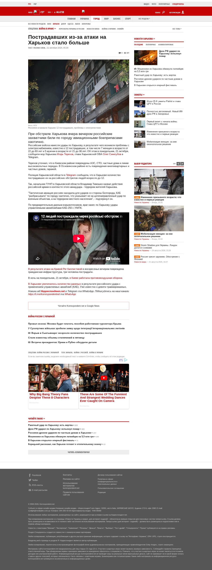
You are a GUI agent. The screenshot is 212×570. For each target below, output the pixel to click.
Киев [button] (30, 12)
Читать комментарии (79, 452)
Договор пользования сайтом (110, 475)
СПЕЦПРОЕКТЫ (178, 4)
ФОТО (154, 4)
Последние (138, 44)
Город (96, 18)
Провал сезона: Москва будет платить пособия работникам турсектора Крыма (74, 323)
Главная (71, 18)
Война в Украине (96, 352)
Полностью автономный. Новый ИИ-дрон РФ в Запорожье (165, 112)
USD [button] (49, 12)
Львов (77, 24)
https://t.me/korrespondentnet (44, 294)
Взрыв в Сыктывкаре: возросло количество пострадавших (66, 333)
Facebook (36, 475)
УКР (35, 4)
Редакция (102, 492)
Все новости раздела (37, 24)
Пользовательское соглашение (111, 488)
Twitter (35, 480)
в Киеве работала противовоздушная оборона (96, 277)
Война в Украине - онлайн (113, 28)
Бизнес (116, 18)
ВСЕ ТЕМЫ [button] (176, 28)
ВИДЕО (146, 4)
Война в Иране (81, 28)
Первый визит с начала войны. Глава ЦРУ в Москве (162, 122)
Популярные (151, 44)
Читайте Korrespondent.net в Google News (79, 306)
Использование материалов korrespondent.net (71, 485)
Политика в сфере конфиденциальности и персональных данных (107, 481)
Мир (106, 18)
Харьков (56, 24)
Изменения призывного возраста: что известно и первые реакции (163, 132)
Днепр (63, 24)
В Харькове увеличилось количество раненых (55, 283)
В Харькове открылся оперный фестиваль (53, 440)
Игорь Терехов (65, 154)
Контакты (67, 475)
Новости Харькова (143, 38)
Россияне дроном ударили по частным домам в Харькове (62, 433)
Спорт (128, 18)
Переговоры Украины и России (71, 28)
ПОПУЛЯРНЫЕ (164, 4)
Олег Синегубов (112, 154)
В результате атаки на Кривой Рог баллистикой (55, 269)
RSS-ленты (37, 485)
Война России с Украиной (48, 352)
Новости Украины (141, 202)
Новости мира (140, 262)
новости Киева (93, 28)
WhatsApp (70, 294)
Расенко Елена (39, 48)
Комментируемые (165, 44)
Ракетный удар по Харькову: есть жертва (53, 425)
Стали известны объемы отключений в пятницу (56, 337)
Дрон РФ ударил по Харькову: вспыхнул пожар (56, 429)
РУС (29, 4)
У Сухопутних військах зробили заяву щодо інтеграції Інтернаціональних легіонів (76, 328)
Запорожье (86, 24)
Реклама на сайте (71, 479)
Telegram (71, 175)
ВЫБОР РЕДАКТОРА (143, 163)
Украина (84, 18)
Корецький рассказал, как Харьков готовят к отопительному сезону (66, 444)
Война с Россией (81, 352)
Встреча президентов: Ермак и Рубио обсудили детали (64, 342)
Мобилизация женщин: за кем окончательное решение (162, 142)
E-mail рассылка (39, 490)
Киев (49, 24)
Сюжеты (138, 94)
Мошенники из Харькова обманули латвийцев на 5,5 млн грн (63, 436)
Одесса (70, 24)
